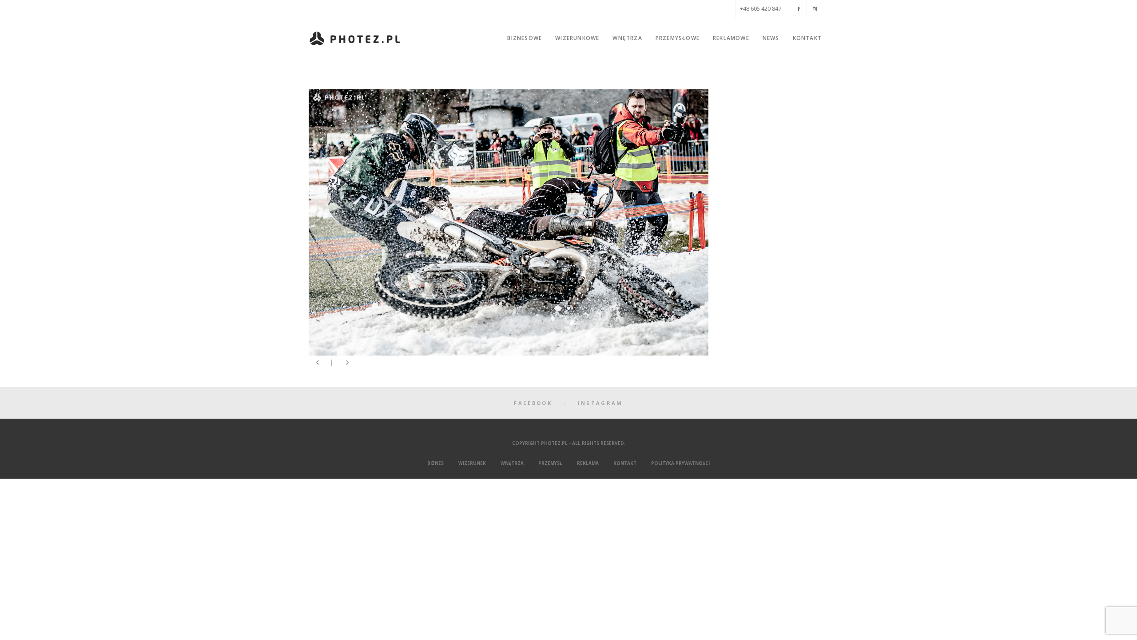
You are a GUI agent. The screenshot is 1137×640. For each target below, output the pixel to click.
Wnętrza (512, 463)
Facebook (533, 403)
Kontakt (624, 463)
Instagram (600, 403)
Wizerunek (472, 463)
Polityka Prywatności (680, 463)
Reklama (588, 463)
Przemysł (550, 463)
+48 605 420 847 (760, 8)
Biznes (435, 463)
